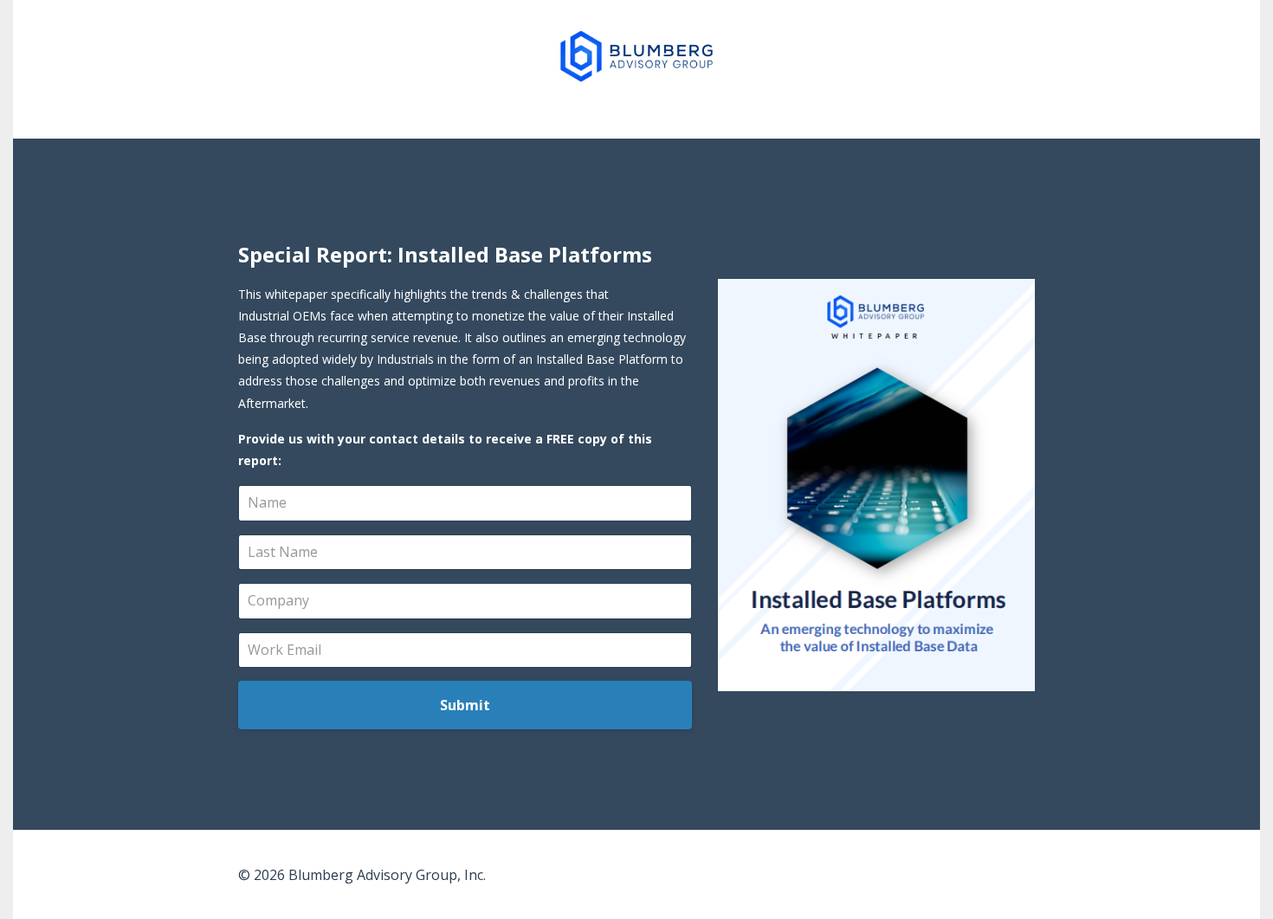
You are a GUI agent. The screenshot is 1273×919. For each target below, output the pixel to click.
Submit (465, 705)
